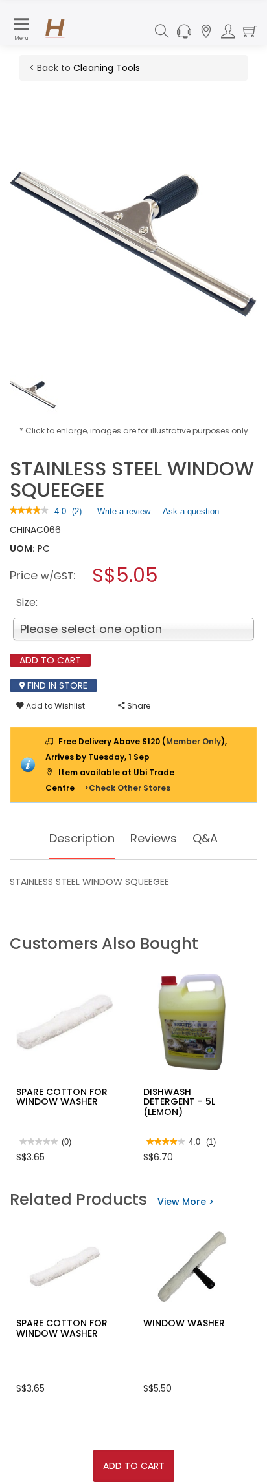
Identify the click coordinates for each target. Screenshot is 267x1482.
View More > (185, 1201)
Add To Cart (134, 1465)
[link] (29, 511)
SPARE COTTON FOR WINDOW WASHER (62, 1096)
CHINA (23, 529)
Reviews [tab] (153, 838)
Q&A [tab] (205, 838)
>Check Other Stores (127, 787)
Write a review (123, 514)
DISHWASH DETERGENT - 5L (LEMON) (179, 1101)
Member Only (193, 741)
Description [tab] (82, 838)
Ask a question (191, 511)
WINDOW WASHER (184, 1323)
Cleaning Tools (106, 67)
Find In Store (56, 685)
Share (137, 705)
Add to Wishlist (54, 705)
